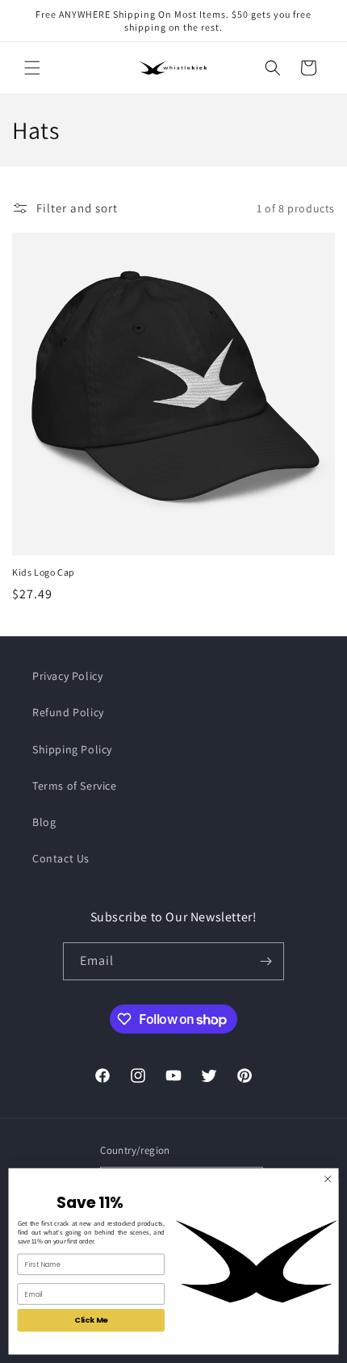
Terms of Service (74, 785)
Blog (44, 822)
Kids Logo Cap (43, 572)
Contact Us (61, 858)
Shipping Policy (72, 749)
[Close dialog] (327, 1179)
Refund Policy (68, 712)
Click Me (90, 1320)
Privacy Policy (67, 676)
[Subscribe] (265, 961)
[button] (32, 68)
